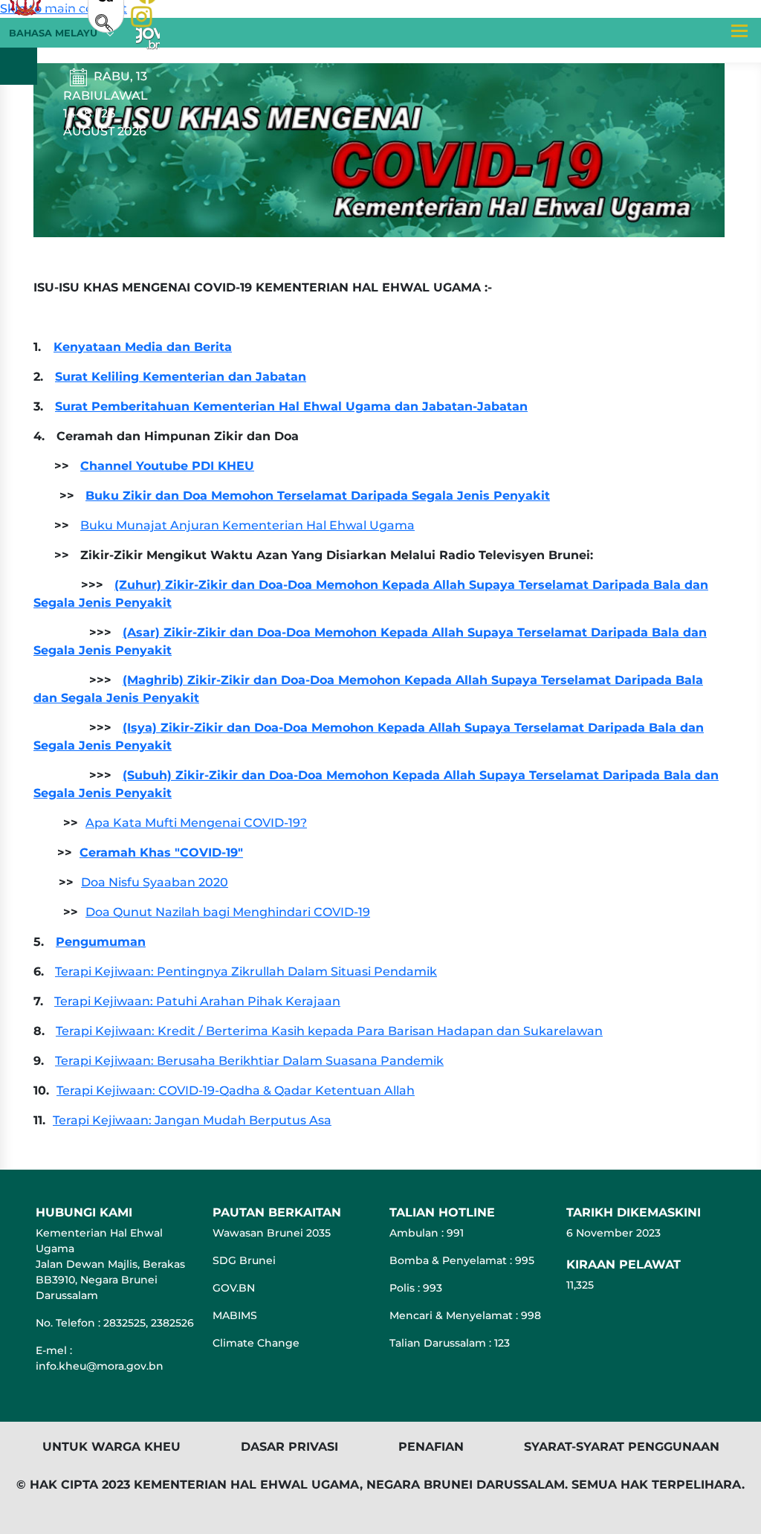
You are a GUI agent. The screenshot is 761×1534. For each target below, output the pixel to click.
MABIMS (235, 1315)
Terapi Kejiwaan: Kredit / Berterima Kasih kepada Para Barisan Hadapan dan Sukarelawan (329, 1031)
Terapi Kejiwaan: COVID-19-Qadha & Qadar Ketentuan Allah (235, 1090)
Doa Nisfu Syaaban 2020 (154, 882)
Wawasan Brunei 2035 (272, 1233)
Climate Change (256, 1343)
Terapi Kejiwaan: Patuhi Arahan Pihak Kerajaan (197, 1001)
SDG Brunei (244, 1260)
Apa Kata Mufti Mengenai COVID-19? (196, 823)
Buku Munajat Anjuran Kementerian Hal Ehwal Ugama (247, 525)
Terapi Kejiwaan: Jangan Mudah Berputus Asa (192, 1120)
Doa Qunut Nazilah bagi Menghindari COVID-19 (227, 912)
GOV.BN (234, 1288)
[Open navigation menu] (739, 30)
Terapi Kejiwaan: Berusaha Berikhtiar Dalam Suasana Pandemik (249, 1061)
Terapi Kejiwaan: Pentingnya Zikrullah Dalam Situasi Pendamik (246, 971)
